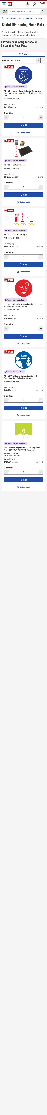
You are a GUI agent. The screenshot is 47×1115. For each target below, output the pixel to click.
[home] (3, 18)
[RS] (10, 4)
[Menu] (4, 4)
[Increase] (40, 117)
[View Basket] (42, 4)
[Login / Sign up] (35, 4)
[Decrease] (6, 117)
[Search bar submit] (42, 11)
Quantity (8, 113)
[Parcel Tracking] (27, 4)
